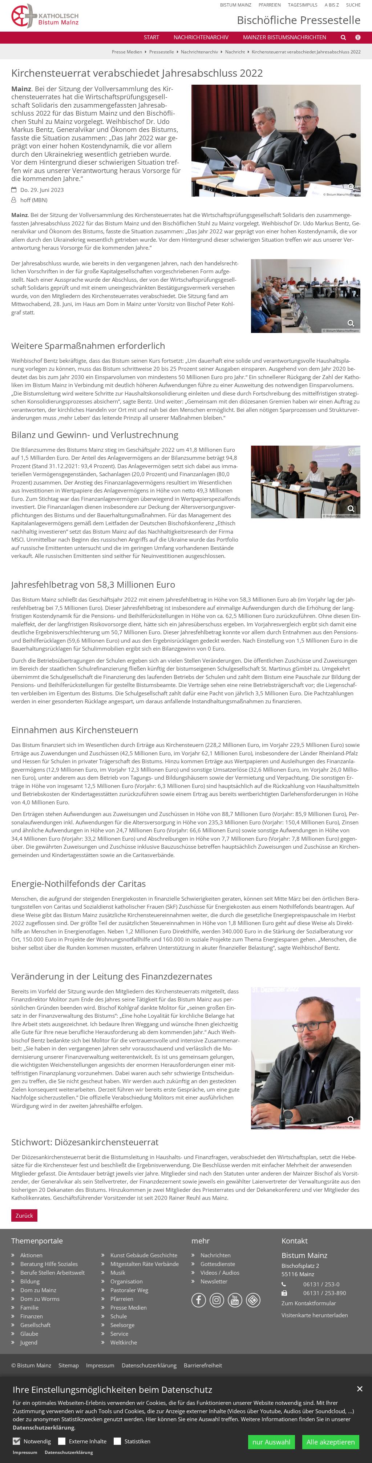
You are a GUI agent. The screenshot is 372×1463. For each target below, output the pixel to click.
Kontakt (295, 1240)
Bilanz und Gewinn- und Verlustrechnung (94, 434)
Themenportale (37, 1240)
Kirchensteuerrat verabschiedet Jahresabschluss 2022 (306, 52)
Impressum (25, 1452)
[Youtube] (235, 1300)
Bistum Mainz (304, 1255)
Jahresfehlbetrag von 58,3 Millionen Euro (93, 584)
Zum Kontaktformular (309, 1303)
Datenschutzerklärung (43, 1427)
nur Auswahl (271, 1442)
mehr (200, 1240)
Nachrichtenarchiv (201, 37)
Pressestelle (161, 52)
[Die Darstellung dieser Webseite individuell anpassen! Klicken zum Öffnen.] (353, 38)
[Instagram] (217, 1300)
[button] (338, 38)
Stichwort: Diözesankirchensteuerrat (85, 1142)
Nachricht (235, 52)
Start (151, 37)
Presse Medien (127, 52)
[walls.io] (253, 1300)
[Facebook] (198, 1300)
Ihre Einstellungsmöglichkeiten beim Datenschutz (112, 1389)
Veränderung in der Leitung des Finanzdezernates (111, 976)
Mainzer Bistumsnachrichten (284, 37)
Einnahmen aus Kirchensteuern (74, 729)
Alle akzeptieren (331, 1442)
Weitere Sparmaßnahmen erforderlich (88, 345)
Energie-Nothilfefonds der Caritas (78, 883)
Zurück (24, 1215)
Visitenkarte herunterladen (315, 1315)
